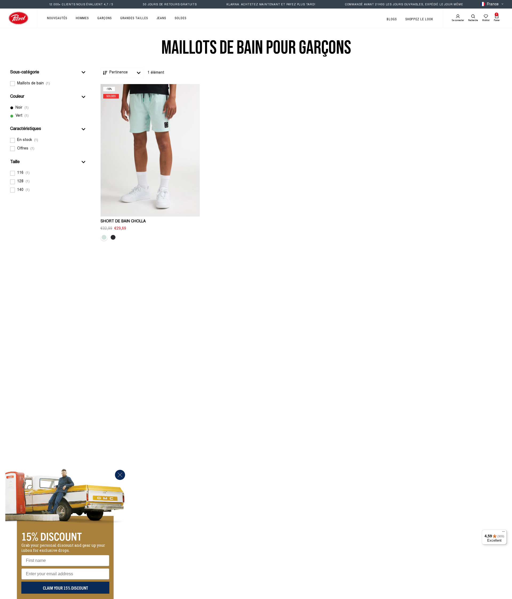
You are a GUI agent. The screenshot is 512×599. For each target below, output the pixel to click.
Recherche (473, 20)
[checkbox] (48, 83)
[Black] (113, 237)
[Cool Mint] (104, 237)
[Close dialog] (120, 475)
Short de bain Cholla (123, 221)
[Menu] (503, 533)
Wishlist (486, 20)
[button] (48, 72)
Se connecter (458, 20)
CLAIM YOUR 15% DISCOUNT (65, 587)
